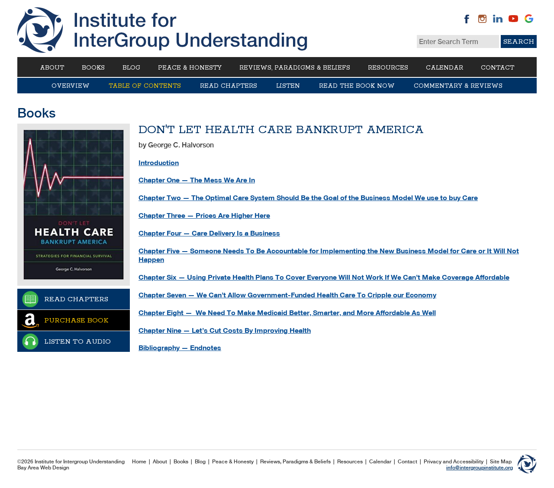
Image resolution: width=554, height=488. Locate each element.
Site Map (501, 462)
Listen (288, 86)
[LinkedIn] (498, 18)
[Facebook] (466, 18)
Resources (388, 68)
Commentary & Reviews (458, 86)
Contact (497, 68)
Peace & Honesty (190, 68)
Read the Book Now (357, 86)
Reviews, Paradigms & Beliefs (294, 68)
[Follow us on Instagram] (482, 18)
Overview (71, 86)
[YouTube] (513, 18)
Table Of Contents (145, 86)
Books (93, 68)
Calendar (444, 68)
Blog (131, 68)
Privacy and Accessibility (453, 462)
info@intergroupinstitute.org (479, 468)
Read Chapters (228, 86)
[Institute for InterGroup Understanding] (162, 30)
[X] (529, 18)
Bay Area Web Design (43, 468)
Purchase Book (76, 320)
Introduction (158, 162)
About (52, 68)
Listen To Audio (77, 341)
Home (139, 462)
